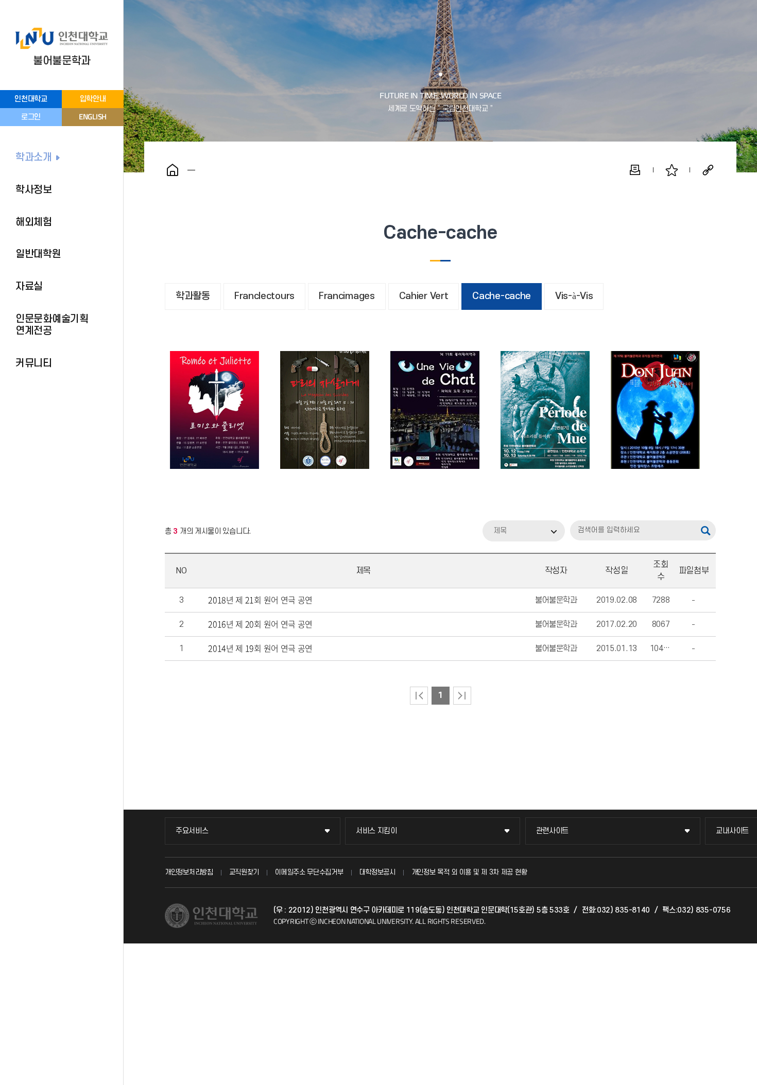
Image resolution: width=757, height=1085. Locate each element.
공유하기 (708, 170)
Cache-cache (501, 296)
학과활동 (193, 296)
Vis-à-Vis (574, 296)
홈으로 (172, 170)
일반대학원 (38, 254)
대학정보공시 (377, 872)
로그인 (31, 117)
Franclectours (264, 296)
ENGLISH (93, 116)
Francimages (347, 296)
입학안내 (93, 99)
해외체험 (33, 222)
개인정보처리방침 (189, 872)
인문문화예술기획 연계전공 (52, 325)
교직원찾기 (244, 872)
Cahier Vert (424, 296)
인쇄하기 (635, 170)
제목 (500, 531)
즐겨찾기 (671, 170)
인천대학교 (30, 99)
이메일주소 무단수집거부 (309, 872)
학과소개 (33, 157)
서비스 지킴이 (376, 831)
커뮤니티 (33, 363)
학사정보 (33, 190)
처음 (419, 696)
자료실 (29, 286)
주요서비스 (192, 831)
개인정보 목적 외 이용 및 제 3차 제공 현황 (469, 872)
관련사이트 (552, 831)
